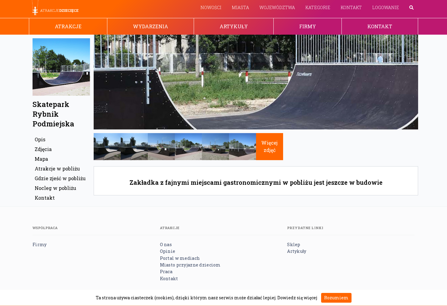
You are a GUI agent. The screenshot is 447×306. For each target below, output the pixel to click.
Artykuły (234, 26)
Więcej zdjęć (269, 146)
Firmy (307, 26)
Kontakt (351, 7)
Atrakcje (68, 26)
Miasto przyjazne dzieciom (190, 265)
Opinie (167, 251)
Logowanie (385, 7)
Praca (166, 271)
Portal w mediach (180, 258)
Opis (40, 139)
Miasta (240, 7)
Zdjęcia (43, 149)
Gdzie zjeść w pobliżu (60, 178)
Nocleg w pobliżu (55, 188)
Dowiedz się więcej (297, 298)
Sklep (293, 244)
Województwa (277, 7)
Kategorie (317, 7)
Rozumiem (336, 298)
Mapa (41, 159)
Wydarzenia (150, 26)
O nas (166, 244)
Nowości (210, 7)
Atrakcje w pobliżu (57, 168)
